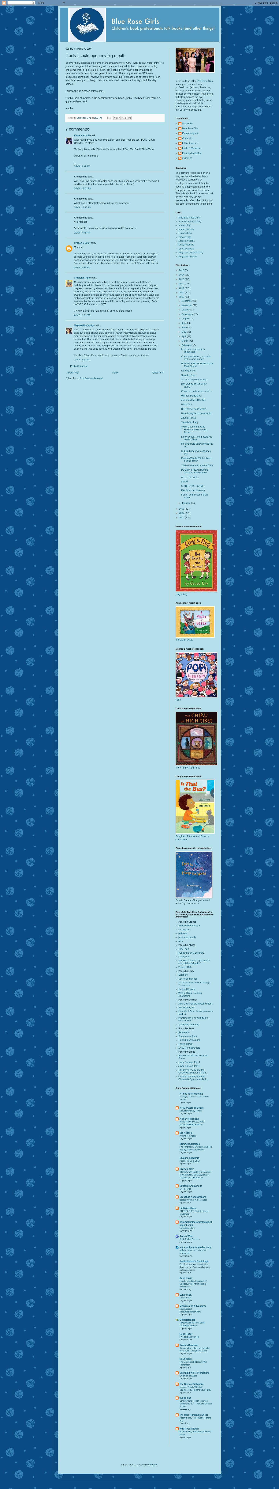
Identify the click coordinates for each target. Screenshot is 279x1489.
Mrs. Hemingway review (191, 1111)
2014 (182, 274)
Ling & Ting (181, 594)
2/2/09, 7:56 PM (82, 232)
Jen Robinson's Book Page (194, 1261)
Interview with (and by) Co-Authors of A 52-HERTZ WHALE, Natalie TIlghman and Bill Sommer (196, 1175)
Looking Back (185, 1044)
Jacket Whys (187, 1236)
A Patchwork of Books (192, 1108)
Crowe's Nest (187, 1169)
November (187, 305)
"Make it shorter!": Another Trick (197, 465)
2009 (182, 297)
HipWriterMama (188, 1208)
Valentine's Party (189, 422)
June (184, 327)
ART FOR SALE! (189, 477)
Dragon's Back (82, 243)
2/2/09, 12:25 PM (82, 207)
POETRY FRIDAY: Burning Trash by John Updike (194, 471)
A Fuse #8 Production (191, 1093)
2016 (182, 270)
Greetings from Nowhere (193, 1197)
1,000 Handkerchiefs (189, 1047)
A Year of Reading (189, 1119)
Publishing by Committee (191, 953)
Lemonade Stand (187, 1228)
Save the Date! (188, 375)
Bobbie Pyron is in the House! (193, 1200)
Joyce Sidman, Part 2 (189, 1066)
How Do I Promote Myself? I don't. (195, 1003)
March (185, 341)
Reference (183, 1032)
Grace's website (186, 241)
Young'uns (183, 956)
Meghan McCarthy (84, 325)
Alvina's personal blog (189, 221)
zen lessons (184, 929)
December (187, 301)
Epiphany (183, 975)
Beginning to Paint (187, 1036)
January (186, 503)
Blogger (153, 1464)
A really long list (186, 1007)
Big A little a (186, 1133)
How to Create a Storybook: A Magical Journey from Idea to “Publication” (193, 1284)
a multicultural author (189, 925)
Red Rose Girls (205, 81)
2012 (182, 283)
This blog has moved (189, 1337)
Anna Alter (187, 123)
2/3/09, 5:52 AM (82, 267)
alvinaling (187, 158)
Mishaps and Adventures (193, 1306)
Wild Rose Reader (189, 1428)
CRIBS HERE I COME (192, 486)
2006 (182, 517)
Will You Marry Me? (191, 395)
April (184, 336)
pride (181, 941)
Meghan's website (187, 256)
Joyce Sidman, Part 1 (189, 1062)
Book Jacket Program (190, 1239)
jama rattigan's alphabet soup (195, 1247)
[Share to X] (122, 118)
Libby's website (186, 244)
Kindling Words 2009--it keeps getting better (196, 459)
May (184, 332)
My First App (185, 1189)
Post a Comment (78, 366)
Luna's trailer (185, 1298)
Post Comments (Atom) (91, 378)
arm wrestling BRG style (193, 400)
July (184, 323)
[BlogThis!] (119, 118)
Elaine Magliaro (190, 133)
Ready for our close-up (193, 490)
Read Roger (186, 1334)
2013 (182, 279)
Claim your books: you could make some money (195, 357)
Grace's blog (184, 237)
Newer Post (72, 372)
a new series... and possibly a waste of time (196, 438)
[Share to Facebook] (126, 118)
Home (115, 372)
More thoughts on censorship (196, 413)
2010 (182, 292)
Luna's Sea (186, 1294)
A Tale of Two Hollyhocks (194, 379)
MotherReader (187, 1320)
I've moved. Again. (188, 1136)
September (188, 314)
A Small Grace (188, 418)
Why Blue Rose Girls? (189, 217)
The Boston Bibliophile (192, 1384)
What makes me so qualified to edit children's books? (194, 962)
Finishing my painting (189, 1040)
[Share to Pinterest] (130, 118)
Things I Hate (185, 967)
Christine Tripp (82, 277)
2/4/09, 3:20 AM (82, 359)
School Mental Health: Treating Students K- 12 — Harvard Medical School (196, 1404)
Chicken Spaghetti (189, 1158)
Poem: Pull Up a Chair (190, 1161)
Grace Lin (187, 138)
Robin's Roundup (189, 1345)
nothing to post (188, 370)
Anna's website (186, 229)
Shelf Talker (186, 1359)
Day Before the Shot (188, 1024)
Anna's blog (184, 225)
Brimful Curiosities (190, 1144)
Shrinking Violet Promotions (195, 1373)
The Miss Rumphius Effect (194, 1415)
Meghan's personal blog (190, 252)
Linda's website (186, 248)
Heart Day (186, 404)
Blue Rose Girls (190, 128)
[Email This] (115, 118)
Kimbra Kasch (82, 135)
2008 (182, 508)
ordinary (182, 933)
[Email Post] (108, 118)
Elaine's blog (185, 233)
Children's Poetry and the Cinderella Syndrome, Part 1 (193, 1071)
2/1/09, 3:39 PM (82, 166)
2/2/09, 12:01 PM (82, 188)
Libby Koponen (190, 143)
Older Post (157, 372)
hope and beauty (187, 937)
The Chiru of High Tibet (187, 767)
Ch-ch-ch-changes (188, 1376)
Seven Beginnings (187, 979)
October (186, 309)
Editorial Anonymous (191, 1186)
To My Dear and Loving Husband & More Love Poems (194, 429)
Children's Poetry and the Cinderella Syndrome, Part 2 (193, 1078)
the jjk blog (185, 1398)
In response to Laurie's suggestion (193, 350)
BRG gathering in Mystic (193, 409)
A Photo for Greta (184, 640)
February (187, 345)
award (184, 481)
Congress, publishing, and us (196, 391)
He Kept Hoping (186, 989)
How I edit (183, 949)
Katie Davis (186, 1278)
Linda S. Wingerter (191, 148)
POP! (178, 700)
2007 (182, 513)
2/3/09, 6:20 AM (82, 315)
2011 (182, 288)
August (185, 318)
